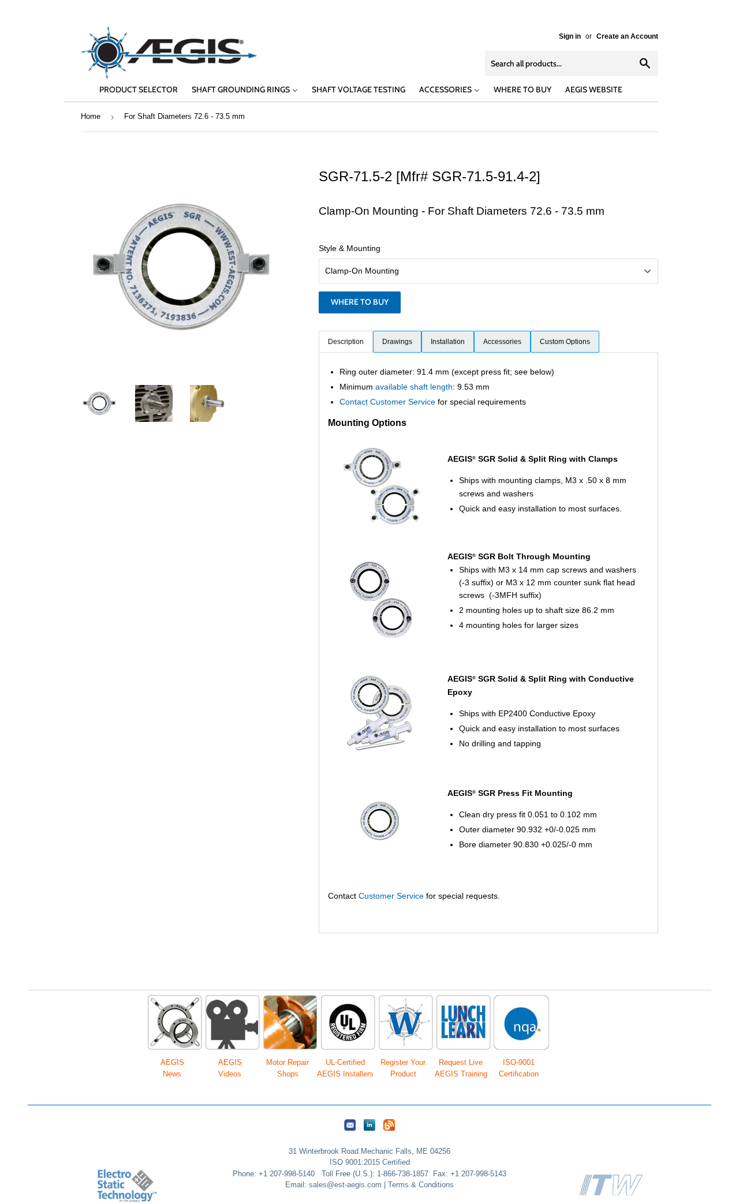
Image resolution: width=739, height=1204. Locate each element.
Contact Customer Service (387, 401)
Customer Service (391, 895)
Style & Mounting (349, 248)
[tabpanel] (488, 642)
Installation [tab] (448, 342)
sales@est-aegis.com (345, 1184)
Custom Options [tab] (565, 342)
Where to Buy (360, 302)
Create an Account (627, 36)
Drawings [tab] (397, 342)
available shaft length (414, 386)
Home (90, 116)
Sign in (570, 36)
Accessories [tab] (502, 342)
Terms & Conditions (421, 1184)
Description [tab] (346, 342)
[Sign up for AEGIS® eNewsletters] (350, 1131)
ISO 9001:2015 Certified (370, 1162)
